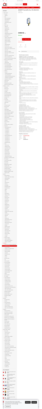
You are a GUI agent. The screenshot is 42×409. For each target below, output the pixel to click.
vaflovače (6, 215)
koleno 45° (6, 54)
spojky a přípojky (7, 364)
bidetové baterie (7, 279)
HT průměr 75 (7, 132)
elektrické (6, 26)
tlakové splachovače (8, 288)
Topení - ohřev (5, 12)
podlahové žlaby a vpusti (8, 294)
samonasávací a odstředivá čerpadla (10, 347)
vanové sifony (7, 145)
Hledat (25, 4)
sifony (5, 143)
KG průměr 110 (7, 136)
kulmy (6, 190)
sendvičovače (7, 200)
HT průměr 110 (7, 134)
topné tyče (6, 81)
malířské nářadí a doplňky (8, 336)
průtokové (6, 30)
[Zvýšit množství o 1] (21, 38)
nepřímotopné (7, 29)
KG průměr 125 (7, 138)
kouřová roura (7, 45)
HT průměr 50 (7, 131)
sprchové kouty (6, 258)
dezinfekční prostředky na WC (9, 316)
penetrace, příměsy (8, 355)
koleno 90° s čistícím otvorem (9, 52)
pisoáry (6, 256)
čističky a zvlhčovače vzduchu (9, 176)
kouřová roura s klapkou (8, 47)
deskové (6, 72)
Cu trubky (5, 91)
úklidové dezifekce (7, 310)
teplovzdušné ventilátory (8, 240)
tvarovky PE (6, 99)
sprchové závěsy (7, 292)
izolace (5, 123)
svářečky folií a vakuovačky (9, 211)
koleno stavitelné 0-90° (8, 56)
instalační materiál (7, 34)
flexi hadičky (6, 161)
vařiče (6, 216)
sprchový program (7, 262)
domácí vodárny (7, 341)
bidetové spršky (7, 272)
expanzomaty (7, 62)
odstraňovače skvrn (7, 328)
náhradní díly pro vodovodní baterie (10, 287)
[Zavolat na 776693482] (4, 0)
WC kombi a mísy (7, 254)
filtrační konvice (7, 221)
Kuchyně (4, 298)
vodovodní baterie (7, 277)
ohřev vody (6, 25)
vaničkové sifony (7, 146)
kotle (5, 16)
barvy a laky (6, 330)
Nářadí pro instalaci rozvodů (8, 171)
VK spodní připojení (8, 74)
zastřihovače (7, 218)
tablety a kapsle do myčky (8, 313)
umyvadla (6, 252)
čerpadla (5, 14)
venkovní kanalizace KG (8, 135)
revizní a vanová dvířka (7, 160)
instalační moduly (7, 245)
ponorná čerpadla (7, 344)
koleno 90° (6, 50)
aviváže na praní (6, 326)
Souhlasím (34, 402)
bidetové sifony (7, 152)
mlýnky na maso (7, 194)
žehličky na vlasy (7, 226)
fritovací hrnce (7, 182)
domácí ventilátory (7, 239)
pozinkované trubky (7, 92)
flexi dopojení (7, 150)
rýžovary (6, 203)
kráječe (6, 189)
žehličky (6, 225)
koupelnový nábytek (7, 291)
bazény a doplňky (7, 337)
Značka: (20, 12)
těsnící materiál (6, 121)
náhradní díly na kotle (8, 22)
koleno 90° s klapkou (8, 51)
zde (17, 403)
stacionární (6, 32)
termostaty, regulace (7, 63)
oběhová (6, 15)
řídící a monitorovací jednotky (9, 346)
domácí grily (6, 179)
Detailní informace (21, 42)
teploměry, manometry (8, 118)
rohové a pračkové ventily (8, 113)
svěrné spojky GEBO (7, 110)
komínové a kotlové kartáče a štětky (10, 58)
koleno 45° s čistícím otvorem (9, 55)
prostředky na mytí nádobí (8, 312)
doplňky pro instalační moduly (9, 248)
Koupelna (4, 243)
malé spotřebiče (7, 175)
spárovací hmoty (7, 359)
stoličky (5, 296)
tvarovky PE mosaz (8, 101)
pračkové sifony (7, 154)
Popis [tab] (19, 51)
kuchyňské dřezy (7, 299)
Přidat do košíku (27, 39)
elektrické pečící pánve (8, 222)
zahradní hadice (7, 362)
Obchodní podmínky (20, 0)
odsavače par (7, 229)
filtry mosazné (6, 106)
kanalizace (6, 125)
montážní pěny (7, 354)
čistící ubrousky (6, 321)
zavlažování (6, 361)
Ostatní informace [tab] (24, 51)
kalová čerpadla (7, 343)
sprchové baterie (7, 284)
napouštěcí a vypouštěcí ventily (9, 157)
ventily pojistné (6, 117)
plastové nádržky (7, 251)
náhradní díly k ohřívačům (8, 33)
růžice (6, 43)
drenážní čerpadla (7, 348)
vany (5, 259)
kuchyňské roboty (7, 186)
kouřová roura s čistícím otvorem (10, 48)
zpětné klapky (6, 109)
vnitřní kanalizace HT (8, 127)
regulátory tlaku (6, 165)
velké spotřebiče (7, 227)
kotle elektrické (7, 19)
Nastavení (8, 406)
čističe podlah (6, 314)
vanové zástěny (6, 261)
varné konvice (7, 214)
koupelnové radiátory (8, 78)
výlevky (6, 255)
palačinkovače (7, 204)
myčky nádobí (7, 232)
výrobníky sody (7, 205)
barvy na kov (7, 335)
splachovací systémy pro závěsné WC (10, 244)
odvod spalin (6, 36)
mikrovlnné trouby (7, 230)
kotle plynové (7, 21)
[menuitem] (5, 7)
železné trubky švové (7, 95)
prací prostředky (7, 325)
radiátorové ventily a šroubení (9, 116)
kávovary (6, 183)
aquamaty (6, 61)
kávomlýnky (6, 185)
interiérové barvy (7, 332)
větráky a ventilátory (8, 241)
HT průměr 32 (7, 128)
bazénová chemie (7, 339)
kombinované (7, 27)
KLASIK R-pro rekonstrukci (9, 77)
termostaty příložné (8, 65)
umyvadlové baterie (8, 281)
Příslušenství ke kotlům (8, 83)
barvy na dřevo (7, 333)
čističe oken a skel (7, 324)
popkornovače (7, 197)
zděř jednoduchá (7, 44)
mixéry (6, 192)
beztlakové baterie (8, 280)
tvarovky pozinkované (7, 94)
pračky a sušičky (7, 233)
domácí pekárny (7, 178)
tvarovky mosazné (7, 105)
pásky (6, 357)
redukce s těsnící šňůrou (8, 37)
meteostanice (7, 193)
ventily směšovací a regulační (8, 112)
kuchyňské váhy (7, 187)
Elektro (4, 174)
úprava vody (6, 163)
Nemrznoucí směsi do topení (8, 84)
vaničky (5, 273)
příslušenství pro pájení (8, 164)
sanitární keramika (7, 250)
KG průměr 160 (7, 139)
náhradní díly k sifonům (8, 156)
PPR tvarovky (6, 88)
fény (5, 181)
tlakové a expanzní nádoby (8, 59)
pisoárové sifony (7, 153)
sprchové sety (7, 266)
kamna (5, 23)
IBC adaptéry (7, 365)
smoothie (6, 208)
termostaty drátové (8, 67)
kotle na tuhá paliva (8, 18)
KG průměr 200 (7, 141)
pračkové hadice (7, 274)
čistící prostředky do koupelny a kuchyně (9, 319)
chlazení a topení (7, 237)
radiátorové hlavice (7, 114)
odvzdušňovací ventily (7, 167)
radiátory (5, 70)
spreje (6, 358)
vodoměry (6, 120)
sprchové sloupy (7, 267)
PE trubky (5, 98)
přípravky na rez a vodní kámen (9, 317)
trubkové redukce (7, 40)
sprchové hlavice (7, 263)
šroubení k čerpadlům (7, 170)
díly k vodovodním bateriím (9, 290)
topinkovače (7, 201)
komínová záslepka (8, 41)
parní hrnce (6, 196)
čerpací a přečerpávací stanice (9, 350)
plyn (5, 103)
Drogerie (4, 309)
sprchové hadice (7, 265)
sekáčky (6, 212)
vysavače (6, 234)
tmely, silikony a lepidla (8, 353)
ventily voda (6, 102)
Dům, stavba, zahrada (6, 329)
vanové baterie (7, 283)
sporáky (6, 236)
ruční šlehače (7, 207)
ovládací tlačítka (7, 247)
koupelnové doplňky (7, 295)
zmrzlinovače (7, 223)
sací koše (5, 107)
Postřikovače (7, 366)
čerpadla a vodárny (7, 340)
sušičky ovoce (7, 210)
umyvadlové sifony (7, 147)
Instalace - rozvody (6, 85)
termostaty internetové (8, 69)
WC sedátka (6, 276)
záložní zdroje (6, 80)
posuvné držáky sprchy (8, 270)
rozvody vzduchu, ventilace (8, 124)
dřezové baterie (7, 305)
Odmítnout (28, 402)
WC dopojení (6, 158)
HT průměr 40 (7, 130)
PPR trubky (6, 87)
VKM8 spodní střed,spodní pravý (10, 76)
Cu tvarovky (6, 90)
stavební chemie (7, 351)
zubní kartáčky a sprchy (8, 219)
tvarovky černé (6, 96)
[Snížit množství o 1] (21, 40)
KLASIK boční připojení (8, 73)
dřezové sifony (7, 149)
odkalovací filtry (6, 172)
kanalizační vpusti (7, 142)
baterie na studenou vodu (9, 285)
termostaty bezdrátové (8, 66)
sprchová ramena (7, 269)
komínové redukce (7, 38)
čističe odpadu (6, 322)
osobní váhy (6, 198)
